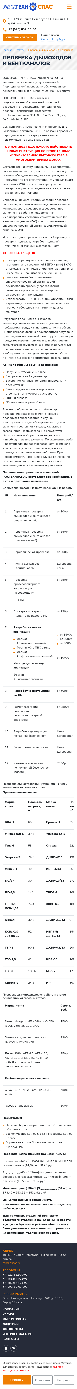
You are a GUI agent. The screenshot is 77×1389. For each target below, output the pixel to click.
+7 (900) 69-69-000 (15, 1286)
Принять (16, 1379)
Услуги (20, 49)
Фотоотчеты (13, 1329)
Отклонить (42, 1380)
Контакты (11, 1339)
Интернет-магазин (17, 1334)
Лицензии (10, 1324)
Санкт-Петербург (53, 39)
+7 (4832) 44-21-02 (15, 1282)
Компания (11, 1309)
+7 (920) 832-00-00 (22, 29)
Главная (7, 49)
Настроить (64, 1380)
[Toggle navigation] (69, 6)
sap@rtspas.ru (11, 1263)
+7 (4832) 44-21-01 (15, 1278)
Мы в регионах (14, 1319)
